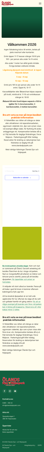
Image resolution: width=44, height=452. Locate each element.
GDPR (40, 445)
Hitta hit (5, 412)
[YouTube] (15, 391)
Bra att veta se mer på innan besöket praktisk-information (22, 116)
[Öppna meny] (40, 3)
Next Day (35, 171)
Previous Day (10, 171)
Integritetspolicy (29, 445)
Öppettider (6, 426)
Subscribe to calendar (21, 177)
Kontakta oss (7, 399)
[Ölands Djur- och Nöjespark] (8, 3)
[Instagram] (10, 391)
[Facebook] (4, 391)
